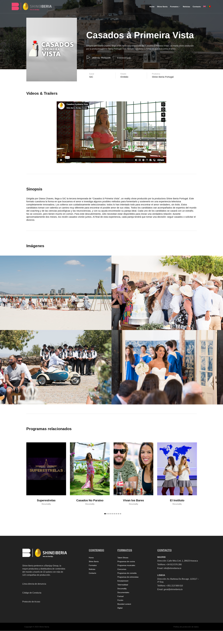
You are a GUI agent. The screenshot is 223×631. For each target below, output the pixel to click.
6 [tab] (114, 513)
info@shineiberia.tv (172, 568)
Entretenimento (124, 58)
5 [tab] (112, 513)
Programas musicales (126, 565)
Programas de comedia (127, 573)
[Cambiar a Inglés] (204, 8)
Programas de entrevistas (127, 577)
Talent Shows (122, 558)
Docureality (122, 589)
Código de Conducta (31, 593)
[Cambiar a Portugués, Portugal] (209, 8)
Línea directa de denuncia (34, 584)
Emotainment (122, 581)
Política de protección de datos (186, 627)
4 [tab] (111, 513)
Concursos (121, 569)
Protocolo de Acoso (31, 602)
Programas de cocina (126, 561)
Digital (119, 608)
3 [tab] (109, 513)
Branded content (124, 604)
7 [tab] (116, 513)
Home (91, 558)
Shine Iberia (94, 561)
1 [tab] (105, 513)
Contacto (92, 573)
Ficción (120, 600)
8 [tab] (118, 513)
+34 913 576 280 (174, 564)
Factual (120, 596)
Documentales (123, 592)
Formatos (93, 565)
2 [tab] (107, 513)
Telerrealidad (122, 585)
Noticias (92, 569)
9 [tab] (120, 513)
